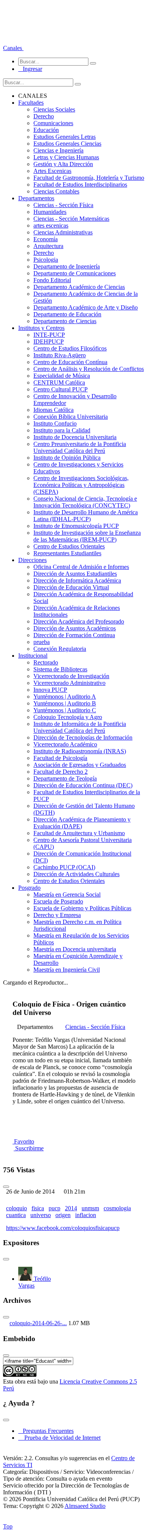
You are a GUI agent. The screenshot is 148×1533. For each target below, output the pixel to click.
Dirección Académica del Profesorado (78, 621)
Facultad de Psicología (60, 758)
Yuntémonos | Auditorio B (64, 703)
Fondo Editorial (52, 280)
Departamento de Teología (65, 778)
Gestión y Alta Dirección (63, 164)
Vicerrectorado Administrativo (69, 683)
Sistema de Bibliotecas (60, 669)
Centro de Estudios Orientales (69, 546)
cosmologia (117, 1208)
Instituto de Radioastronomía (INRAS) (79, 751)
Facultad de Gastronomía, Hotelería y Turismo (88, 177)
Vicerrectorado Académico (65, 744)
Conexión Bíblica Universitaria (70, 416)
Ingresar (30, 69)
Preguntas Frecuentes (46, 1431)
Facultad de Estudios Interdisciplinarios (80, 184)
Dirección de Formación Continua (74, 635)
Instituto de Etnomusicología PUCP (76, 526)
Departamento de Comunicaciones (74, 273)
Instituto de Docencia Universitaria (75, 437)
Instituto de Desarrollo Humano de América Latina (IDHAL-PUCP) (85, 515)
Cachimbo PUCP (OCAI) (64, 867)
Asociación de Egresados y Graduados (79, 765)
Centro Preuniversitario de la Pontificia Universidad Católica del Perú (79, 447)
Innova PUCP (50, 689)
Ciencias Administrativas (63, 232)
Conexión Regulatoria (59, 649)
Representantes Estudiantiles (67, 553)
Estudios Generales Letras (64, 137)
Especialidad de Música (61, 375)
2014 (71, 1208)
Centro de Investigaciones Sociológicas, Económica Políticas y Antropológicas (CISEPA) (81, 485)
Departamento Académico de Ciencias (79, 287)
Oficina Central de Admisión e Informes (81, 567)
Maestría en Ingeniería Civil (66, 969)
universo (40, 1215)
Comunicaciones (53, 123)
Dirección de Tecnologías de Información (82, 737)
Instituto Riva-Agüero (59, 355)
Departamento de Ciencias (64, 321)
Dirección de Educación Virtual (71, 587)
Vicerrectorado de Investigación (71, 676)
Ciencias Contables (56, 191)
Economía (45, 239)
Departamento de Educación (67, 314)
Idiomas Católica (53, 410)
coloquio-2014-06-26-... (38, 1323)
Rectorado (45, 662)
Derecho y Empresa (57, 915)
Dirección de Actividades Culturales (76, 874)
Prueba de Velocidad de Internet (60, 1437)
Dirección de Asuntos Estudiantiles (75, 573)
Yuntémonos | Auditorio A (64, 696)
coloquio (16, 1208)
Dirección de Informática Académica (77, 580)
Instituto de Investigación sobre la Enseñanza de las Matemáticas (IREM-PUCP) (87, 536)
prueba (41, 642)
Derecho (43, 116)
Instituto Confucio (55, 423)
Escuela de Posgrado (58, 901)
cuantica (16, 1215)
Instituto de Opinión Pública (67, 457)
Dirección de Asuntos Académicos (74, 628)
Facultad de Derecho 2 (60, 771)
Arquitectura (48, 246)
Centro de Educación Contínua (70, 362)
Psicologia (45, 259)
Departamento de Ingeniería (66, 266)
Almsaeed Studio (85, 1506)
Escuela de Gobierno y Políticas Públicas (82, 908)
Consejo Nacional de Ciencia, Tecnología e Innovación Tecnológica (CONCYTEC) (85, 502)
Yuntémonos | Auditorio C (64, 710)
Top (8, 1526)
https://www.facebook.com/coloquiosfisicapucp (63, 1228)
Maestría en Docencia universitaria (74, 949)
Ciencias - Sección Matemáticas (71, 218)
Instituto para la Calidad (61, 430)
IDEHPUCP (48, 341)
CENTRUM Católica (59, 382)
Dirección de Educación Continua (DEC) (82, 785)
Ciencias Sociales (54, 109)
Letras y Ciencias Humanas (66, 157)
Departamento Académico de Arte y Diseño (85, 307)
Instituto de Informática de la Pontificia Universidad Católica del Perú (79, 727)
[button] (13, 48)
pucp (54, 1208)
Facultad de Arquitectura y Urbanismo (79, 833)
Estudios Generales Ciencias (67, 143)
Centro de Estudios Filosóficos (70, 348)
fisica (37, 1208)
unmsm (90, 1208)
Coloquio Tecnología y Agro (67, 717)
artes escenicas (50, 225)
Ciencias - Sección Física (63, 205)
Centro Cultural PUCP (60, 389)
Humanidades (49, 212)
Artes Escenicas (52, 171)
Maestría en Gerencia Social (67, 894)
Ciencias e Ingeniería (58, 150)
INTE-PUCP (49, 334)
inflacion (85, 1215)
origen (63, 1215)
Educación (46, 130)
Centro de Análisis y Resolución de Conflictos (88, 369)
